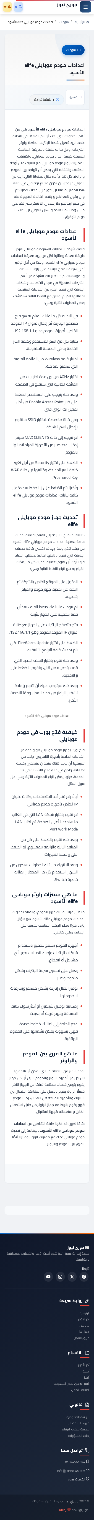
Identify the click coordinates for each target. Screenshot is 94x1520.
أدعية (86, 1371)
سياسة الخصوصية (77, 1417)
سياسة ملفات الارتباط (75, 1429)
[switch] (7, 7)
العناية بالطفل (80, 1390)
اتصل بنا (84, 1331)
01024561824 (75, 1462)
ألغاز (86, 1377)
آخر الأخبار (83, 1319)
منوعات (64, 22)
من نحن (84, 1325)
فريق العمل (81, 1338)
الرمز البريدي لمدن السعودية (71, 1384)
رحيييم (62, 1510)
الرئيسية (84, 1313)
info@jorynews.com (71, 1471)
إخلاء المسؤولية (78, 1436)
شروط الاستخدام (78, 1423)
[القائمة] (85, 7)
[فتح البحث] (18, 7)
